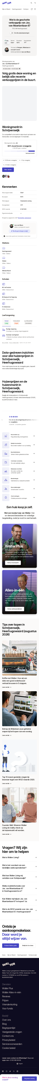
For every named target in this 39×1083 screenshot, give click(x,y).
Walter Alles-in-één (11, 992)
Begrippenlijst (8, 1028)
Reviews (6, 996)
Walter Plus (7, 988)
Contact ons (8, 1036)
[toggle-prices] (11, 33)
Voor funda (7, 1008)
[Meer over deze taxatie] (19, 68)
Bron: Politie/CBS (14, 342)
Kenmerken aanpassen (24, 218)
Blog (4, 1023)
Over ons (6, 1019)
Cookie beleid (8, 1048)
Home (3, 955)
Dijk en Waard (6, 9)
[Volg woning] (35, 9)
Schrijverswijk (27, 9)
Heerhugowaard (16, 9)
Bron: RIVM (5, 342)
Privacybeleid (8, 1040)
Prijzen (5, 1000)
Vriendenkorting (9, 1004)
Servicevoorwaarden (12, 1044)
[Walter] (6, 3)
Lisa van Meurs (26, 52)
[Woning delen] (32, 9)
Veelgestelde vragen (12, 1032)
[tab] (6, 322)
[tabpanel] (19, 334)
